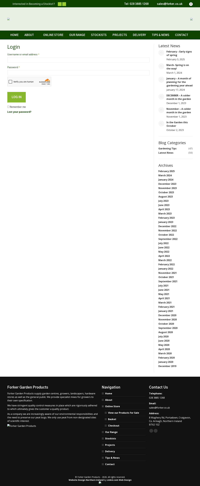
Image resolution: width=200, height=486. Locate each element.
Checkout (113, 425)
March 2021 (165, 302)
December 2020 (167, 315)
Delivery (110, 451)
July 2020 (163, 336)
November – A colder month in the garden (178, 110)
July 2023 (163, 200)
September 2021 (167, 281)
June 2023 (163, 205)
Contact (110, 464)
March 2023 (165, 213)
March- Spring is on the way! (177, 66)
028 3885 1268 (139, 4)
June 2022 (163, 247)
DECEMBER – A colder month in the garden (178, 97)
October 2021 (166, 277)
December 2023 (167, 183)
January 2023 (165, 222)
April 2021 (164, 298)
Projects (110, 445)
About (108, 400)
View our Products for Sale (123, 412)
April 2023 (164, 209)
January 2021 (165, 311)
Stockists (110, 438)
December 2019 (167, 366)
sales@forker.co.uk (169, 4)
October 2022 (166, 234)
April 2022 (164, 256)
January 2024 (165, 179)
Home (108, 393)
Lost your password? (19, 111)
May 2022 (163, 251)
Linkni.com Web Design (119, 480)
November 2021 (167, 272)
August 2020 (165, 332)
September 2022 (167, 239)
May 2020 (163, 345)
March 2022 (165, 260)
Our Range (111, 432)
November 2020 (167, 319)
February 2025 (166, 171)
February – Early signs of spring (179, 53)
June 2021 (163, 289)
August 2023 (165, 196)
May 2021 (163, 294)
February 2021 (166, 306)
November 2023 (167, 188)
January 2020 (165, 362)
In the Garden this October (177, 124)
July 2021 (163, 285)
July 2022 (163, 243)
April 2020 (164, 349)
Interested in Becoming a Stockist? (34, 4)
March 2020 (165, 353)
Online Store (112, 406)
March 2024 (165, 175)
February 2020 (166, 357)
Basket (112, 419)
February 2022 (166, 264)
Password (18, 67)
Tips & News (112, 457)
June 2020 (163, 340)
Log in (17, 97)
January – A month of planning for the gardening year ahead (179, 82)
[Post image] (161, 53)
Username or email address (28, 54)
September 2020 (167, 328)
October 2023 (166, 192)
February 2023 (166, 217)
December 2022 (167, 226)
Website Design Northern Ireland (86, 480)
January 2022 (165, 268)
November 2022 (167, 230)
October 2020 (166, 323)
